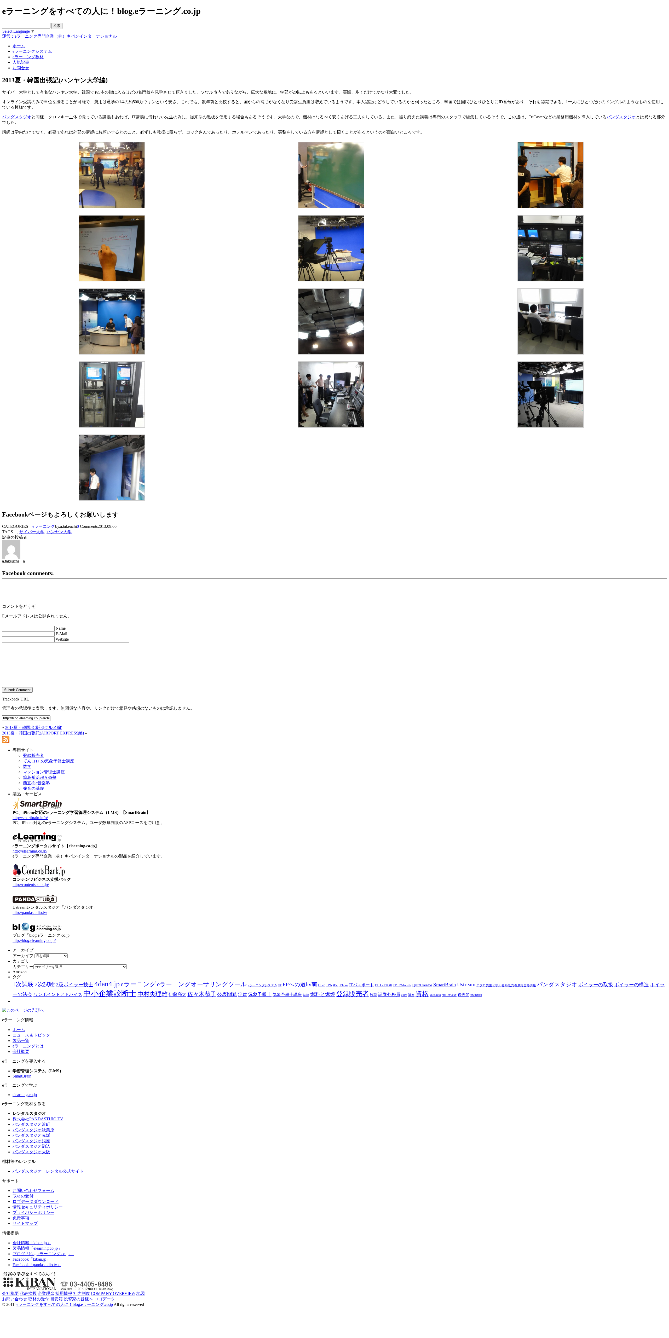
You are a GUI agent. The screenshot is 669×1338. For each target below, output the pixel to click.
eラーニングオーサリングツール (202, 984)
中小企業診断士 (109, 993)
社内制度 (81, 1293)
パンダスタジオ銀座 (31, 1141)
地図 (140, 1293)
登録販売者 (352, 993)
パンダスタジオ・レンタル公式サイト (48, 1171)
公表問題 (227, 994)
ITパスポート (361, 985)
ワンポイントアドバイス (57, 994)
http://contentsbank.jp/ (31, 884)
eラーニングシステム (262, 985)
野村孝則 (476, 995)
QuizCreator (422, 985)
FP (279, 985)
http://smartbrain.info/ (30, 817)
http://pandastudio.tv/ (30, 912)
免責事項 (21, 1218)
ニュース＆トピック (31, 1035)
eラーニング (43, 526)
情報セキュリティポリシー (38, 1207)
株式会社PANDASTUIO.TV (38, 1119)
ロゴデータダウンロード (36, 1201)
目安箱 (56, 1299)
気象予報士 (260, 994)
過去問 (463, 994)
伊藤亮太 (177, 994)
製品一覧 (21, 1040)
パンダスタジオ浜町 (31, 1124)
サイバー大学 (31, 532)
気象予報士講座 (287, 994)
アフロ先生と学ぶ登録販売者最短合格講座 (506, 985)
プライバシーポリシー (33, 1212)
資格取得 (435, 995)
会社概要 (21, 1051)
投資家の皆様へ (78, 1299)
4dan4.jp (107, 984)
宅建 (242, 994)
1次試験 (23, 984)
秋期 (373, 995)
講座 (411, 995)
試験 (404, 995)
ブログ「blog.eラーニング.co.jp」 (43, 1254)
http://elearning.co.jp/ (30, 851)
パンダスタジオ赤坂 (31, 1135)
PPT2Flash (383, 985)
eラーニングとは (28, 1046)
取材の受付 (23, 1196)
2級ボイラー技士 (74, 984)
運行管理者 (449, 995)
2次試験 (45, 984)
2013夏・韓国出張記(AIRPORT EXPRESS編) (43, 733)
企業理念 (46, 1293)
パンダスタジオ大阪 (31, 1152)
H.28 (321, 985)
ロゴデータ (104, 1299)
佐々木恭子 (201, 994)
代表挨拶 (28, 1293)
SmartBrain (444, 984)
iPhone (343, 985)
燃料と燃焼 (322, 994)
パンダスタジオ (16, 117)
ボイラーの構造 (631, 984)
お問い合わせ (14, 1299)
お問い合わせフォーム (33, 1190)
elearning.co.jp (25, 1094)
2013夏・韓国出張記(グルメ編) (33, 727)
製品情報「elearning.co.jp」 (37, 1248)
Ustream (466, 984)
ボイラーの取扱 (595, 984)
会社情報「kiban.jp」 (32, 1243)
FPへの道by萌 (299, 984)
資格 (422, 994)
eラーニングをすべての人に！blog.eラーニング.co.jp (64, 1304)
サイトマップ (25, 1223)
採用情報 (63, 1293)
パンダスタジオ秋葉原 (33, 1130)
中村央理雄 (152, 994)
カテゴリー (23, 966)
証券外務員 (389, 994)
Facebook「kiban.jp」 (31, 1259)
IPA (329, 985)
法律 (306, 995)
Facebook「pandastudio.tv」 (37, 1264)
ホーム (19, 1029)
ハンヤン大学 (59, 532)
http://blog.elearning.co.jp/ (34, 940)
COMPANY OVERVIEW (113, 1293)
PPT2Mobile (402, 985)
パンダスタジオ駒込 (31, 1146)
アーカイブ (23, 955)
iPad (335, 985)
